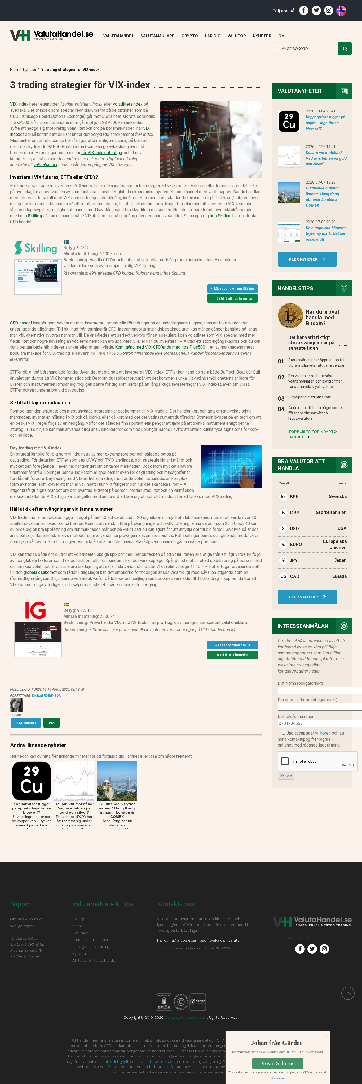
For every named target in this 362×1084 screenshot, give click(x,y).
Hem (14, 69)
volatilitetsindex (128, 104)
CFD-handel (21, 323)
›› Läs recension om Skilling (232, 288)
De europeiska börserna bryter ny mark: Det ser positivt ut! (326, 234)
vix (51, 723)
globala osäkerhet (40, 572)
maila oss (165, 948)
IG (289, 1052)
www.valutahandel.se (183, 1017)
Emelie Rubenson (46, 695)
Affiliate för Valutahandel (94, 960)
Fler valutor (304, 597)
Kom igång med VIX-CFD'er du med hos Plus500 (160, 347)
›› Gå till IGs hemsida (232, 655)
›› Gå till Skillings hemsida (232, 298)
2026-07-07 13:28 (320, 182)
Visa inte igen (278, 1078)
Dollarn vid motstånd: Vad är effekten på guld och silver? (326, 158)
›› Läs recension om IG (232, 645)
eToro (77, 926)
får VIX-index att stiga (101, 152)
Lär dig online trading (90, 946)
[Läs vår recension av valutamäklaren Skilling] (35, 247)
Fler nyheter (304, 259)
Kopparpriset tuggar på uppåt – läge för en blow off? (325, 123)
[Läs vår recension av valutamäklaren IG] (35, 610)
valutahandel (45, 164)
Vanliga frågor (22, 926)
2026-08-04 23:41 (320, 111)
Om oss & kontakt (26, 919)
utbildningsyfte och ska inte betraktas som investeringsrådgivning (163, 1061)
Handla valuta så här (90, 940)
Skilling (35, 215)
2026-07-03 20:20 (320, 222)
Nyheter (29, 69)
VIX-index (19, 104)
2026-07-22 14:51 (320, 147)
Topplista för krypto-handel (313, 434)
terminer (26, 723)
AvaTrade (80, 933)
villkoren (323, 733)
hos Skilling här (224, 215)
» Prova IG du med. (278, 1063)
